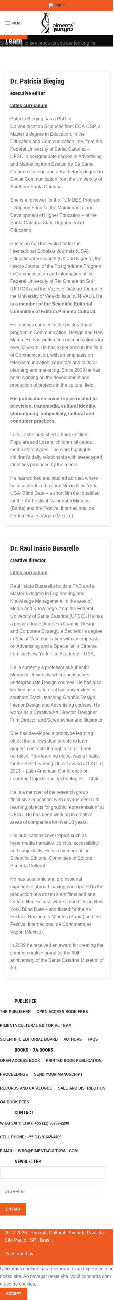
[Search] (110, 23)
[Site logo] (57, 23)
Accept (13, 1293)
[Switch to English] (57, 6)
